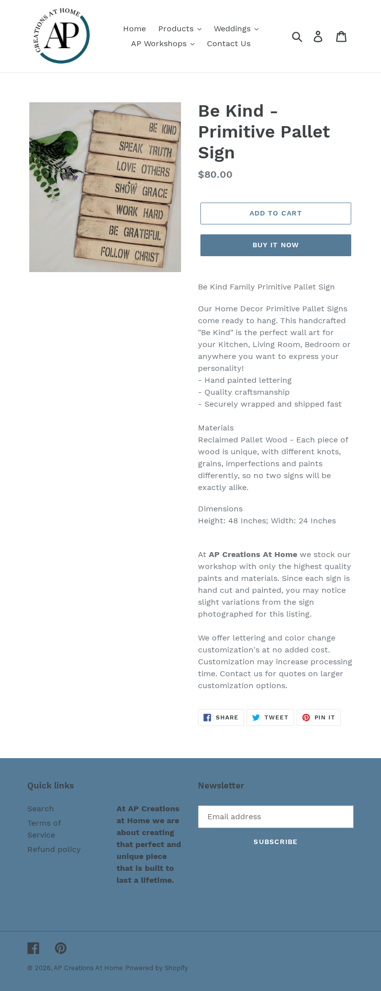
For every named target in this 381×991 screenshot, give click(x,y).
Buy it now (276, 245)
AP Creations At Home (88, 968)
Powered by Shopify (157, 968)
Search (40, 808)
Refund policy (54, 849)
